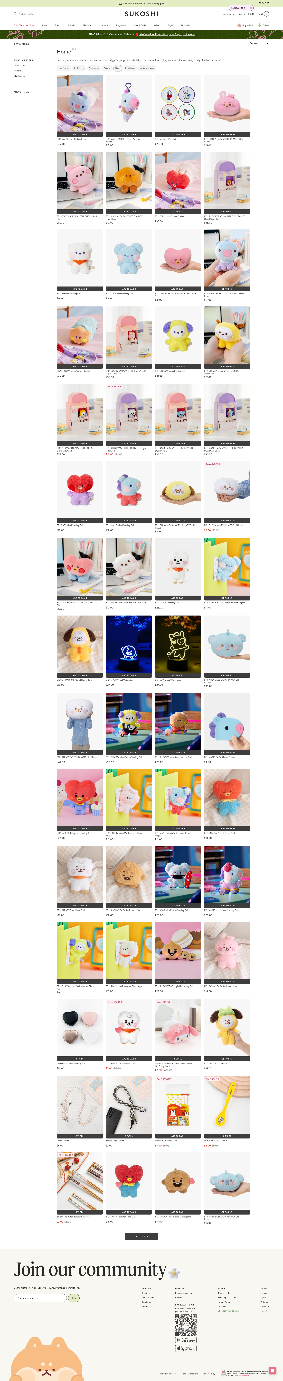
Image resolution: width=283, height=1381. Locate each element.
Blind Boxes (19, 75)
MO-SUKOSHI (148, 1297)
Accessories (19, 65)
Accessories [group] (94, 67)
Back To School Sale (24, 25)
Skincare (87, 25)
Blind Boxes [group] (130, 67)
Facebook (264, 1306)
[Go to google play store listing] (186, 1341)
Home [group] (117, 67)
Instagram (264, 1293)
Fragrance (121, 25)
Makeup (103, 25)
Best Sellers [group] (79, 67)
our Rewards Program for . (141, 3)
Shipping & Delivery (227, 1297)
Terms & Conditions (189, 1373)
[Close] (251, 7)
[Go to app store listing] (186, 1349)
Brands (71, 25)
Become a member (183, 1293)
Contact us (222, 1306)
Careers (145, 1306)
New (44, 25)
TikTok (263, 1297)
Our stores (146, 1301)
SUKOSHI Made (21, 92)
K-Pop (157, 25)
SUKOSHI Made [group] (147, 67)
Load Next (141, 1236)
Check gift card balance (228, 1310)
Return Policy (224, 1301)
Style (170, 25)
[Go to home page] (141, 13)
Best (57, 25)
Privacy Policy (209, 1373)
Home (25, 43)
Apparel (17, 70)
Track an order (224, 1293)
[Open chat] (272, 1370)
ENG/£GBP (264, 3)
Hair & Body (140, 25)
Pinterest (264, 1301)
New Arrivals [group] (64, 67)
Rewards (185, 25)
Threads (264, 1310)
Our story (146, 1293)
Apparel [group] (107, 67)
